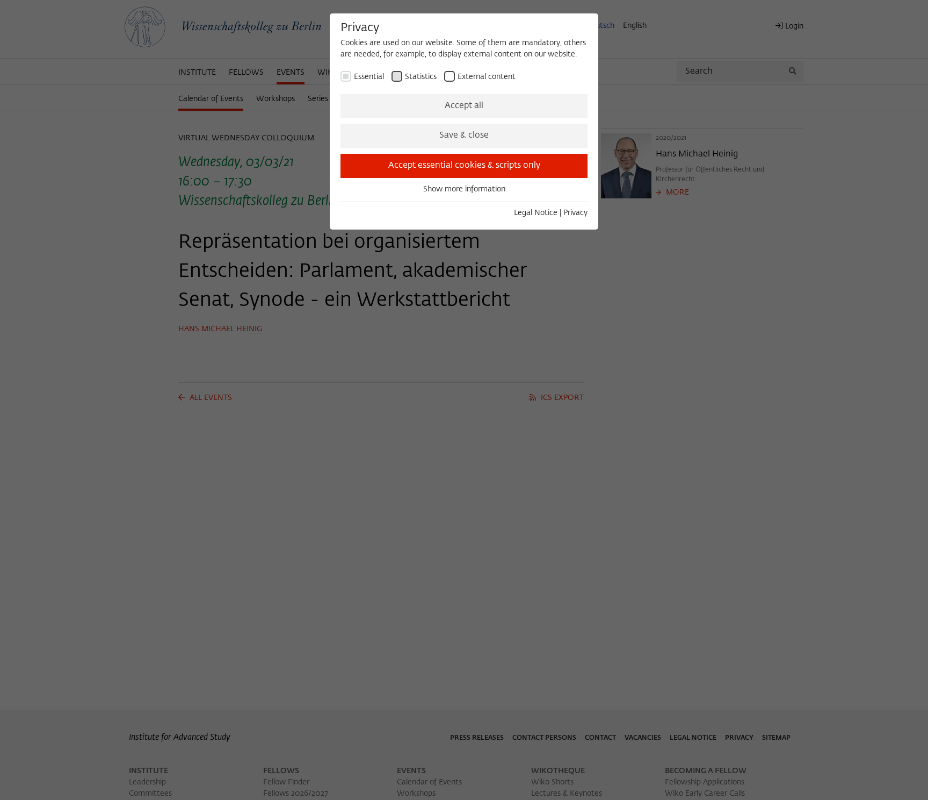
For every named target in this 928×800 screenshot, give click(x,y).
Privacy (575, 213)
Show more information (464, 189)
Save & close (464, 135)
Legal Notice (535, 213)
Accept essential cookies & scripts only (464, 165)
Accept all (464, 106)
